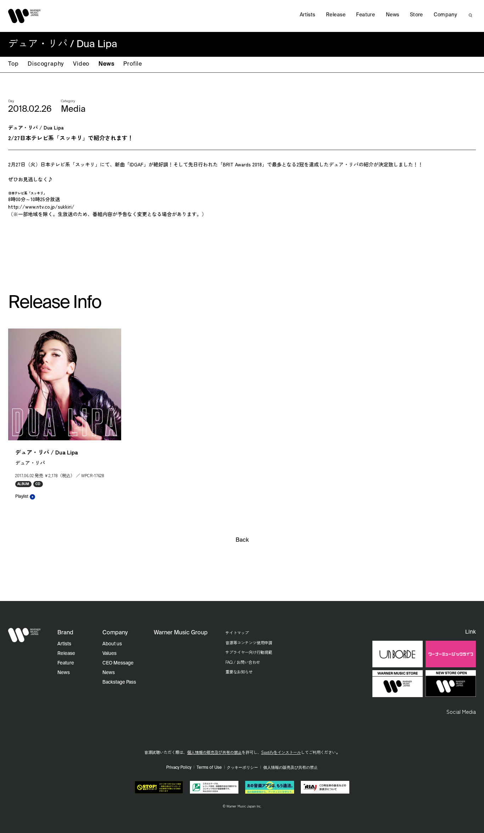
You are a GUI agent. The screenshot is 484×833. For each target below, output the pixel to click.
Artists (307, 14)
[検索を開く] (470, 15)
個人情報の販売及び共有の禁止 (214, 752)
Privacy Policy (178, 768)
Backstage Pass (119, 682)
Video (81, 64)
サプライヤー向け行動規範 (248, 652)
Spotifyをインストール (281, 752)
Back (242, 540)
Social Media (461, 711)
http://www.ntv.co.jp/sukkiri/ (41, 206)
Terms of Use (209, 768)
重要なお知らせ (239, 671)
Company (445, 14)
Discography (46, 64)
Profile (132, 64)
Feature (365, 14)
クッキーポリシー (242, 768)
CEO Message (118, 663)
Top (13, 64)
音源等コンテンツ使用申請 (248, 642)
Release (335, 14)
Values (109, 653)
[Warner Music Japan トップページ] (24, 16)
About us (112, 644)
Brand (65, 633)
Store (416, 14)
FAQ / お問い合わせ (242, 662)
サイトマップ (237, 632)
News (106, 64)
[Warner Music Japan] (24, 635)
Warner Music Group (181, 633)
